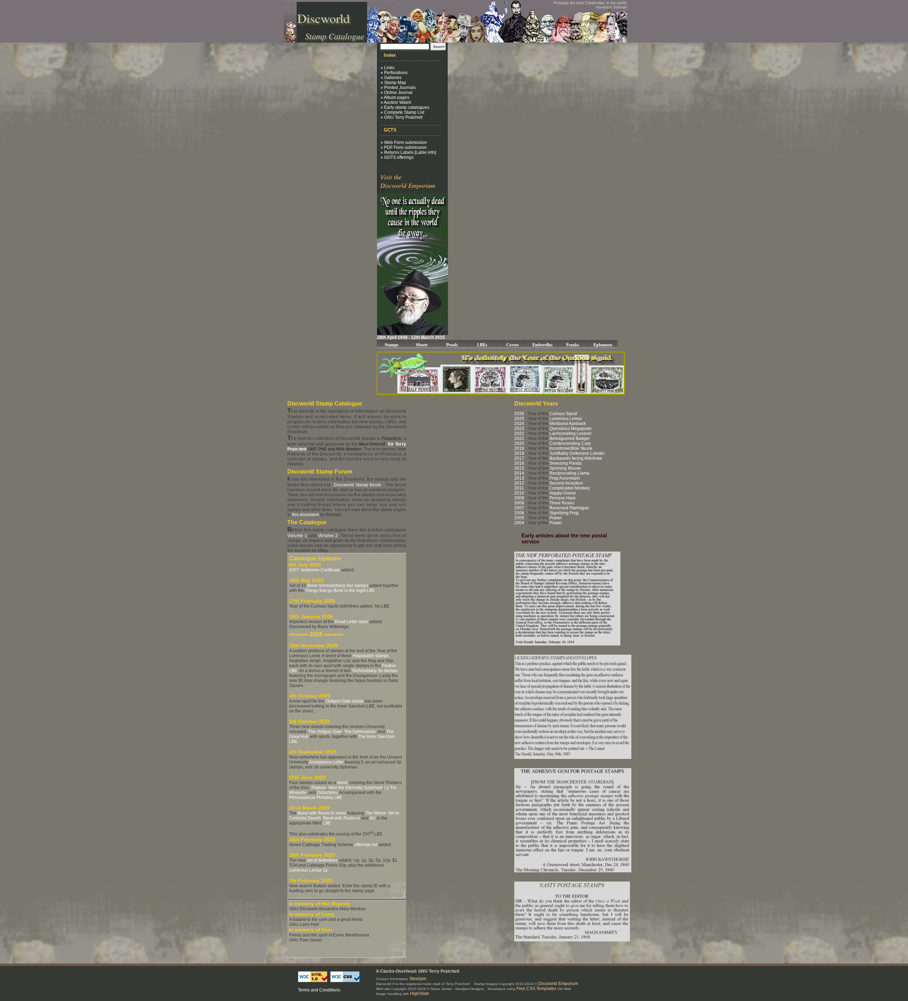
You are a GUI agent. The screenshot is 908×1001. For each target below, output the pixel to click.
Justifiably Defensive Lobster (577, 453)
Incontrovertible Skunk (570, 448)
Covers (512, 345)
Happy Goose (562, 493)
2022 (519, 433)
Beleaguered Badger (569, 438)
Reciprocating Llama (569, 473)
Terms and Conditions (319, 990)
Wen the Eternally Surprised (355, 787)
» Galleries (391, 77)
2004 (519, 522)
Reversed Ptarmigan (569, 507)
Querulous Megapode (570, 428)
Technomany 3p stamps (375, 670)
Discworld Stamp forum (357, 484)
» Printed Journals (398, 87)
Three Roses (561, 502)
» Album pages (395, 97)
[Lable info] (425, 152)
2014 (519, 473)
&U (373, 818)
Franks (572, 345)
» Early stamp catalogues (405, 107)
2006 (519, 512)
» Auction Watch (396, 102)
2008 (519, 502)
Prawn (555, 517)
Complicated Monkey (569, 488)
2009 (519, 498)
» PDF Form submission (404, 147)
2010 (519, 493)
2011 (519, 488)
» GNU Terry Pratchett (401, 117)
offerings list (365, 844)
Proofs (452, 345)
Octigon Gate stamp (345, 701)
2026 (519, 413)
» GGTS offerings (397, 157)
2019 (519, 448)
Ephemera (602, 345)
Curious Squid (563, 413)
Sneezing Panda (565, 463)
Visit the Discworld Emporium (407, 181)
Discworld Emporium (558, 983)
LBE (327, 823)
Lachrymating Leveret (570, 433)
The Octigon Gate (325, 731)
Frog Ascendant (564, 478)
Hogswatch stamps (371, 655)
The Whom (375, 813)
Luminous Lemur (565, 418)
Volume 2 (328, 535)
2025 (519, 418)
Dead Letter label (351, 621)
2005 (519, 517)
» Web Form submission (404, 142)
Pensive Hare (562, 498)
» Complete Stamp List (402, 112)
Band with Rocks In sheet (322, 813)
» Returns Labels (397, 152)
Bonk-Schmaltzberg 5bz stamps (337, 585)
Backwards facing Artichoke (575, 458)
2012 (519, 483)
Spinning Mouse (565, 468)
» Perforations (394, 72)
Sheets (422, 345)
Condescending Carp (570, 443)
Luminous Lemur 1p (308, 870)
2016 (519, 463)
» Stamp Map (393, 82)
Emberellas (542, 345)
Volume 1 (297, 535)
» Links (387, 67)
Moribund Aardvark (567, 423)
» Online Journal (397, 92)
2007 (519, 507)
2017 (519, 458)
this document (305, 514)
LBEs (482, 345)
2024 (519, 423)
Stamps (392, 345)
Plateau (318, 787)
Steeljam (417, 978)
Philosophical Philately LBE (315, 797)
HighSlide (419, 993)
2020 (519, 443)
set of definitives (322, 860)
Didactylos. (327, 792)
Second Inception (566, 483)
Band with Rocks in (341, 818)
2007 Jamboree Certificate (314, 569)
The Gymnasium (360, 731)
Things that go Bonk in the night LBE (340, 590)
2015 (519, 468)
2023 (519, 428)
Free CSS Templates (536, 988)
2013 (519, 478)
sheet (342, 782)
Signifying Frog (563, 512)
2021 (519, 438)
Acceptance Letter (326, 762)
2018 (519, 453)
